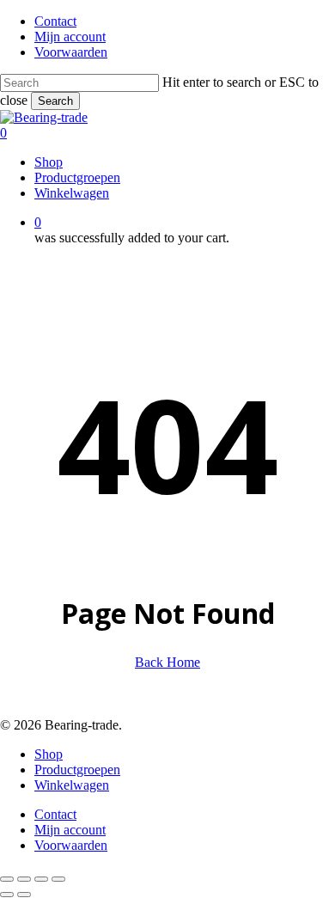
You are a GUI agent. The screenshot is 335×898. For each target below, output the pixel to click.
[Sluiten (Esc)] (58, 879)
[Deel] (41, 879)
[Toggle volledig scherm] (24, 879)
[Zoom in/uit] (7, 879)
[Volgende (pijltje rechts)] (24, 894)
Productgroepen (77, 769)
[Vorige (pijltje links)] (7, 894)
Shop (48, 754)
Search (55, 101)
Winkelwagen (71, 785)
